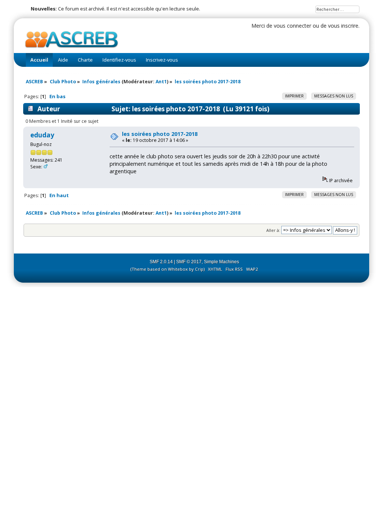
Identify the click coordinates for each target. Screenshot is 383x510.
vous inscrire (343, 25)
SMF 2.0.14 (161, 261)
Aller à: (273, 230)
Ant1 (161, 81)
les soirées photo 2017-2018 (159, 133)
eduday (42, 135)
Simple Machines (221, 261)
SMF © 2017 (189, 261)
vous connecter (292, 25)
